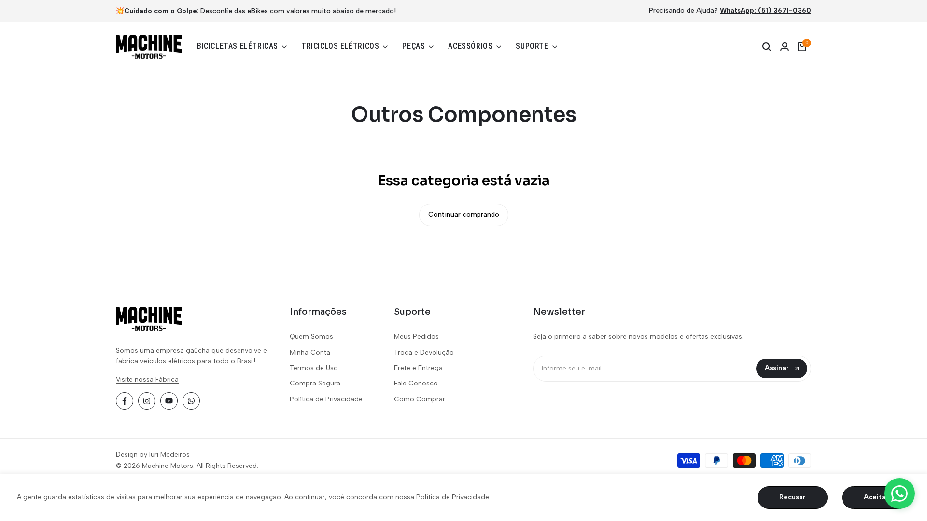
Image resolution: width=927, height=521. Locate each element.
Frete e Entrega (418, 368)
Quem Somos (311, 336)
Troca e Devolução (424, 352)
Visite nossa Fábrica (147, 379)
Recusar (792, 497)
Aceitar (876, 497)
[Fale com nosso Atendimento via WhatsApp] (899, 493)
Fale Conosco (416, 383)
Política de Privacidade (326, 399)
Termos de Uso (314, 368)
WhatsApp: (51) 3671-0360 (765, 10)
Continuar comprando (463, 214)
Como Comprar (419, 399)
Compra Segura (315, 383)
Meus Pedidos (416, 336)
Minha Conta (310, 352)
